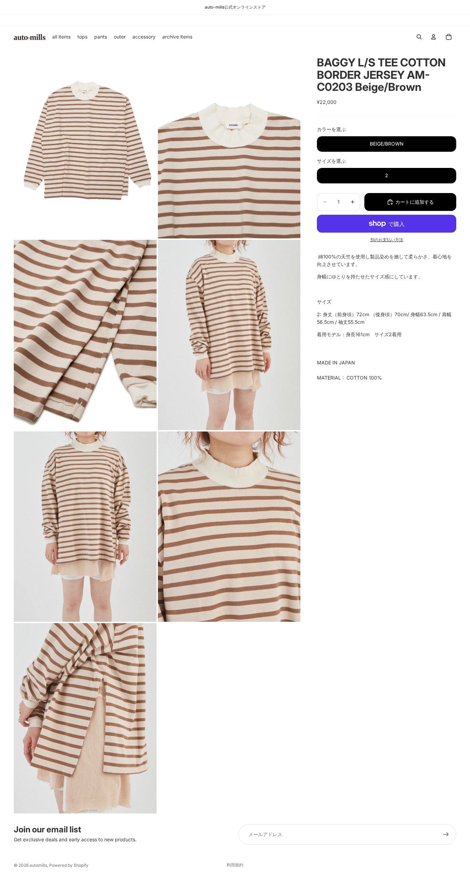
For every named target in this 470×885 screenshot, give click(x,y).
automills (38, 865)
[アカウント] (433, 36)
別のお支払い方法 (386, 239)
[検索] (419, 36)
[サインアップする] (446, 834)
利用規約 (235, 864)
